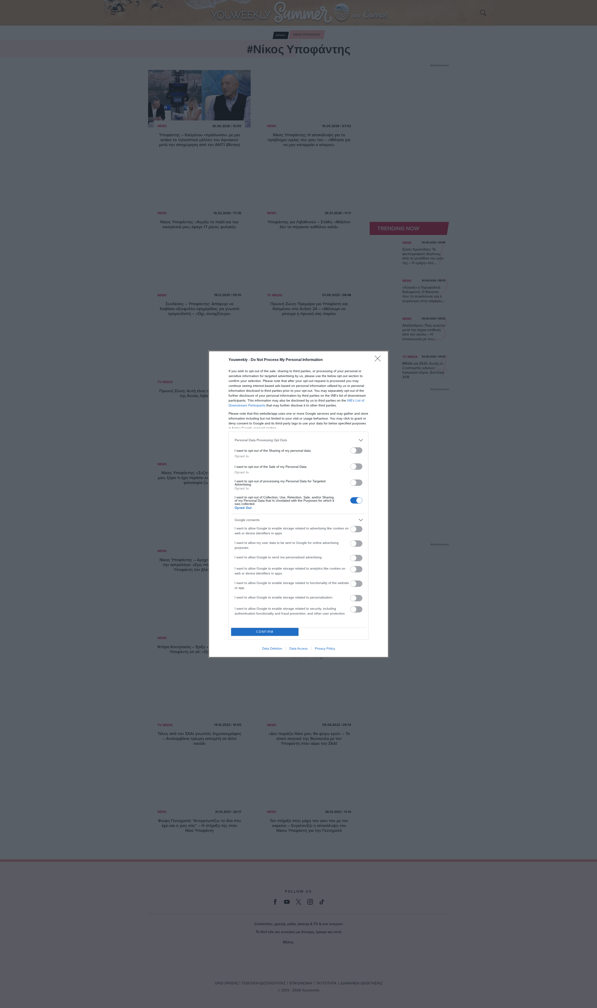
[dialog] (298, 504)
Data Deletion (272, 648)
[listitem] (298, 440)
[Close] (379, 360)
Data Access (298, 648)
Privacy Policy (325, 648)
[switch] (356, 450)
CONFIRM (265, 632)
